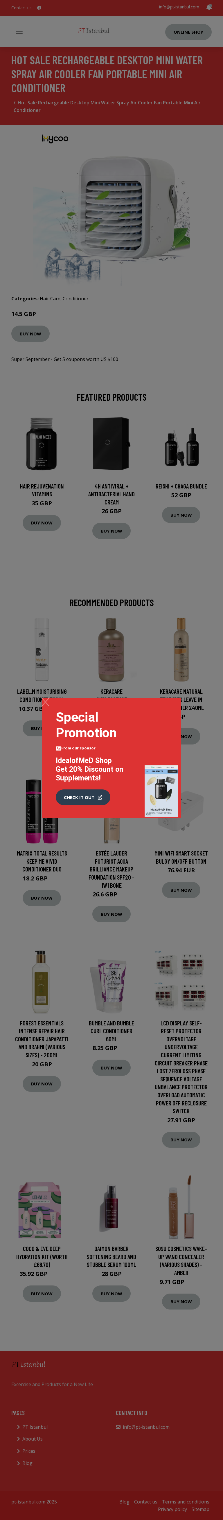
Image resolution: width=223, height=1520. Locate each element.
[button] (83, 797)
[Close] (45, 702)
